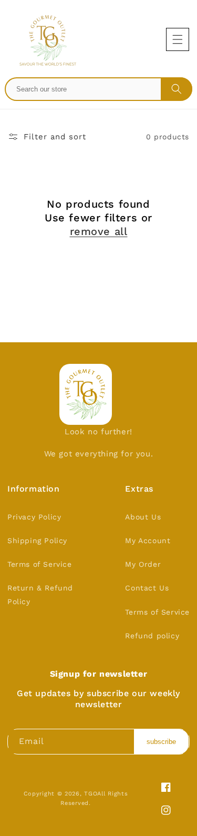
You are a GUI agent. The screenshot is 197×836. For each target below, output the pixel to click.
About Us (143, 517)
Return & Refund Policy (40, 594)
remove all (99, 231)
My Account (147, 540)
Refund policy (152, 635)
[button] (177, 39)
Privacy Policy (34, 517)
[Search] (176, 88)
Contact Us (147, 588)
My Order (143, 564)
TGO (90, 793)
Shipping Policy (37, 540)
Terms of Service (39, 564)
